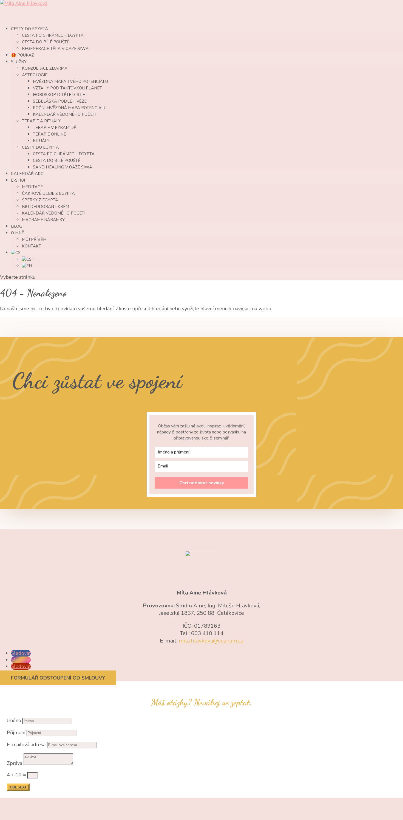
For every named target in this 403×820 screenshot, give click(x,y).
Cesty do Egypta (40, 147)
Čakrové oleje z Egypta (48, 193)
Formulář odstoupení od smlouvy (58, 678)
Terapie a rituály (41, 121)
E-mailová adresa (26, 744)
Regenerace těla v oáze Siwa (55, 48)
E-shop (19, 180)
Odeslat (18, 787)
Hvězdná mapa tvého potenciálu (70, 81)
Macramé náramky (43, 219)
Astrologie (34, 75)
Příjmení (16, 732)
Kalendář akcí (27, 173)
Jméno (14, 720)
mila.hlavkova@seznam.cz (211, 640)
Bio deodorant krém (45, 206)
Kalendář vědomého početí (64, 114)
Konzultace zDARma (44, 68)
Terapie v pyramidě (54, 127)
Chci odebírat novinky (201, 483)
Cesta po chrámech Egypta (53, 35)
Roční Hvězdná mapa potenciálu (70, 108)
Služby (19, 61)
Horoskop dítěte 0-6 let (60, 94)
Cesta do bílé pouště (45, 42)
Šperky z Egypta (40, 200)
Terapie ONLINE (49, 134)
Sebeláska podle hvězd (60, 101)
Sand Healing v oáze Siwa (62, 167)
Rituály (41, 140)
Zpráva (14, 763)
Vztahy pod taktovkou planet (67, 88)
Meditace (32, 187)
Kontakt (31, 246)
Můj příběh (34, 239)
